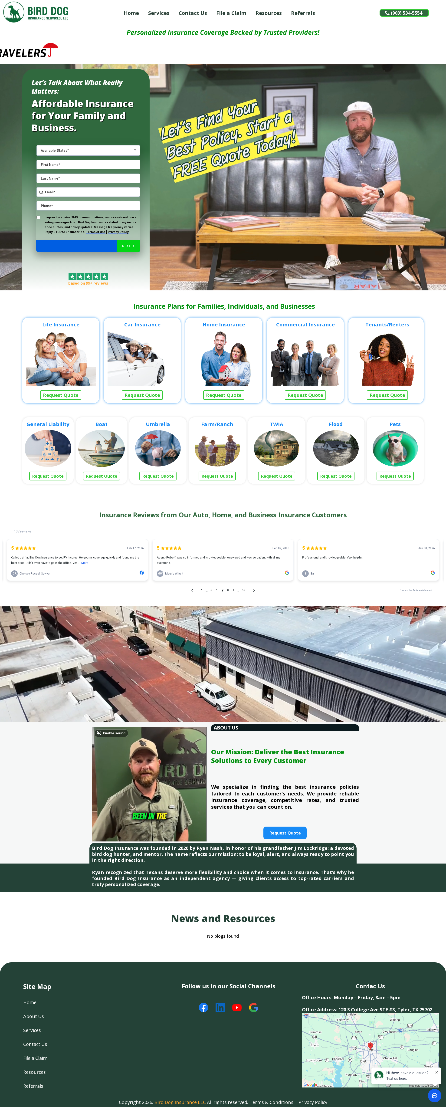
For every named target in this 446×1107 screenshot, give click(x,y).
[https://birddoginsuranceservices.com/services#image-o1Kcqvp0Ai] (157, 448)
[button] (128, 246)
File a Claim (231, 12)
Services (158, 12)
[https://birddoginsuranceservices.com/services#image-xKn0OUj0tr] (335, 448)
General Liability (47, 423)
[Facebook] (203, 1007)
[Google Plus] (253, 1007)
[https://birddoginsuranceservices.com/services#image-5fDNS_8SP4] (387, 357)
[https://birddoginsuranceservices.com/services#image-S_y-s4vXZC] (305, 357)
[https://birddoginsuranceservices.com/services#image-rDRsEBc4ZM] (217, 448)
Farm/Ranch (217, 423)
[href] (370, 1050)
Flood (336, 423)
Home (131, 12)
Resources (269, 12)
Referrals (303, 12)
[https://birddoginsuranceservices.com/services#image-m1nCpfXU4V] (48, 448)
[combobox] (88, 150)
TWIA (276, 423)
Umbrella (158, 423)
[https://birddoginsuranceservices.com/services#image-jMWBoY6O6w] (224, 357)
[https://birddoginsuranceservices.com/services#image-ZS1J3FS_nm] (142, 357)
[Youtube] (237, 1007)
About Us (33, 1016)
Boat (101, 423)
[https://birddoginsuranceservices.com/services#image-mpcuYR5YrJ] (101, 448)
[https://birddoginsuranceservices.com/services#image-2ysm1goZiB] (61, 357)
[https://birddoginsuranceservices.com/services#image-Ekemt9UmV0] (276, 448)
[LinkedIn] (220, 1007)
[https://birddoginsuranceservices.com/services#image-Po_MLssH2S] (395, 448)
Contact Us (193, 12)
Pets (395, 423)
